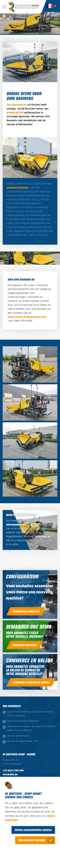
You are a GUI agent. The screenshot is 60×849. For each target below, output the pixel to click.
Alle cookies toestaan (31, 840)
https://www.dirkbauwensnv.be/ (27, 317)
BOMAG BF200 (15, 113)
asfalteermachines (17, 188)
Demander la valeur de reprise (31, 682)
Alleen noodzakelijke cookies (33, 830)
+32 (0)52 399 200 (13, 771)
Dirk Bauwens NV (17, 105)
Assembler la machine (26, 611)
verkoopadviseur (16, 525)
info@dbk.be (42, 536)
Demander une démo (24, 645)
